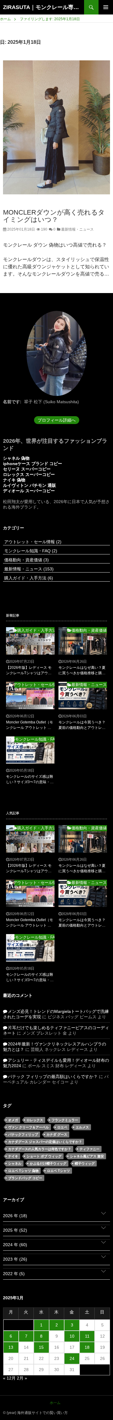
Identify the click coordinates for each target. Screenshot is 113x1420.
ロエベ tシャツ (58, 1171)
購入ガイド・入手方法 (28, 578)
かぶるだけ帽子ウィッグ (48, 1163)
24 (72, 1358)
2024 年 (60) (15, 1244)
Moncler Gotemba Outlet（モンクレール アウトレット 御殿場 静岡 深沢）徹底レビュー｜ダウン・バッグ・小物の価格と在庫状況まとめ (29, 725)
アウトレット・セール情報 (32, 541)
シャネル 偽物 (16, 458)
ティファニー (89, 1149)
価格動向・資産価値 (26, 559)
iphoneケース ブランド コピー (32, 463)
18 (87, 1347)
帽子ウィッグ (85, 1163)
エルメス (82, 1127)
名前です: (12, 401)
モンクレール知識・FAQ (30, 550)
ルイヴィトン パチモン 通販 (29, 485)
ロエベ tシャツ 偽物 (23, 1171)
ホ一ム (55, 1403)
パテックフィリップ (23, 1134)
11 (87, 1336)
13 (10, 1347)
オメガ (13, 1120)
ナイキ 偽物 (14, 479)
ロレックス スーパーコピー (29, 474)
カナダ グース (56, 1134)
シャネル (14, 1163)
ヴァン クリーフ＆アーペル (28, 1127)
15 (41, 1347)
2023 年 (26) (15, 1259)
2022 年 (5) (14, 1273)
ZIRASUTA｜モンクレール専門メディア (43, 7)
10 (72, 1336)
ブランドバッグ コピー (25, 1178)
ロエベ (62, 1127)
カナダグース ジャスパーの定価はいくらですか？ (45, 1142)
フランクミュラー (65, 1120)
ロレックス (35, 1120)
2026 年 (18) (15, 1215)
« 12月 (9, 1378)
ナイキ (13, 1156)
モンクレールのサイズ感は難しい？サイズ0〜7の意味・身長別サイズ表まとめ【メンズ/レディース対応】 (30, 779)
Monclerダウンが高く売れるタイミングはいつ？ (54, 216)
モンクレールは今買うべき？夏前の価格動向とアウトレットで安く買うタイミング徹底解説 (81, 725)
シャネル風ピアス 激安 (87, 1156)
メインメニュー (106, 7)
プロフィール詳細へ (57, 420)
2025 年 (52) (15, 1230)
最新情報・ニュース (77, 229)
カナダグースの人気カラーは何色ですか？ (39, 1149)
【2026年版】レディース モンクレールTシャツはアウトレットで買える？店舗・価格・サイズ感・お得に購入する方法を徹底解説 (29, 670)
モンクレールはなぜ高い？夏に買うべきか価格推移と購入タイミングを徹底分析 (81, 670)
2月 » (22, 1378)
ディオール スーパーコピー (29, 490)
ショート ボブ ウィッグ (44, 1156)
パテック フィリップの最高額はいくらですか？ (53, 1076)
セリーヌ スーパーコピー (27, 469)
